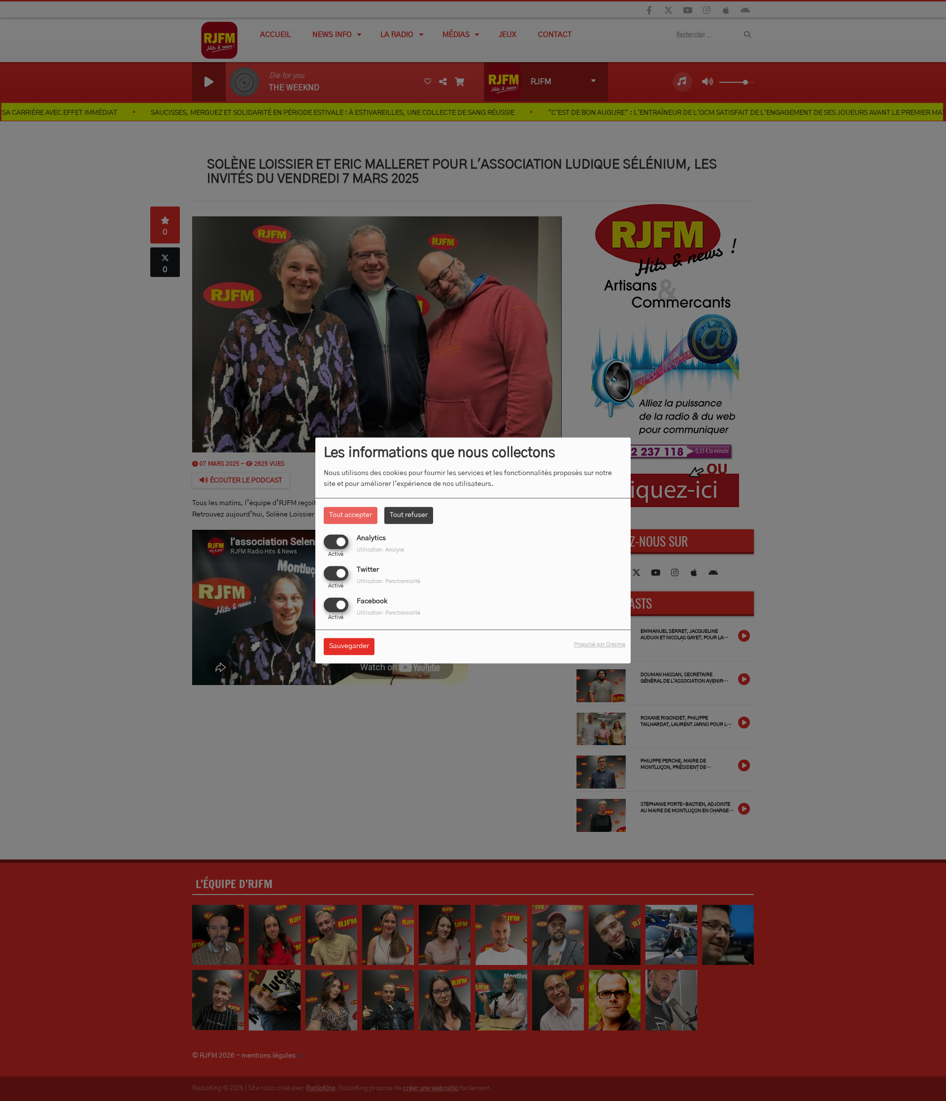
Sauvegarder (349, 646)
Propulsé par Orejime (599, 645)
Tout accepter (350, 515)
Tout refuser (409, 515)
